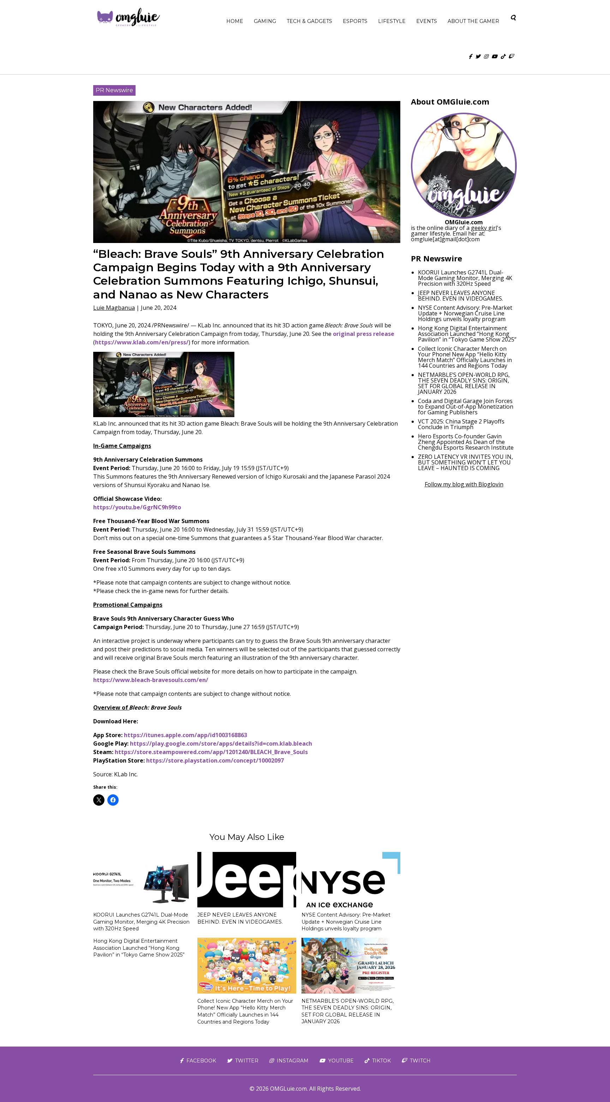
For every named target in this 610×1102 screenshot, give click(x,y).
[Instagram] (486, 56)
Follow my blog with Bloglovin (464, 484)
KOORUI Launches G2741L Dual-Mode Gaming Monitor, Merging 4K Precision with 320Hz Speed (141, 922)
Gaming (265, 21)
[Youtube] (494, 56)
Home (234, 21)
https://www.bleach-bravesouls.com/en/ (150, 680)
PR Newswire (114, 90)
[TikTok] (503, 56)
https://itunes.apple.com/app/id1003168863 (185, 735)
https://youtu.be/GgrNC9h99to (137, 507)
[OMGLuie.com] (128, 17)
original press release (363, 334)
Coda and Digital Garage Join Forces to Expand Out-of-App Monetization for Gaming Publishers (465, 406)
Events (426, 21)
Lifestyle (392, 21)
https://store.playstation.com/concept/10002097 (215, 760)
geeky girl (484, 228)
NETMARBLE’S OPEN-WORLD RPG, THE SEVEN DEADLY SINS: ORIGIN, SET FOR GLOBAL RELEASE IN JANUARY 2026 (347, 1011)
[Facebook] (470, 56)
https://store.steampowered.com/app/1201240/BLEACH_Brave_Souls (211, 752)
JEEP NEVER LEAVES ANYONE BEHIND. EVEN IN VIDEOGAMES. (240, 918)
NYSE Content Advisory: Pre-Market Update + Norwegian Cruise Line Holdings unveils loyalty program (345, 922)
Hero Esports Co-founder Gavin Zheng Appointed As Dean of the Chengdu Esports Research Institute (466, 441)
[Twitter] (477, 56)
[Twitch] (510, 56)
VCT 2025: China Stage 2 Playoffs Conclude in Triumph (461, 424)
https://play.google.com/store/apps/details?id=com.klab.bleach (221, 743)
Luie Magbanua (114, 308)
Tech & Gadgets (309, 21)
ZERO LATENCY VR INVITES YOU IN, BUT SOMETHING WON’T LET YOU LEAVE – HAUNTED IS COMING (465, 462)
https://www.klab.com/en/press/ (142, 342)
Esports (355, 21)
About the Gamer (473, 21)
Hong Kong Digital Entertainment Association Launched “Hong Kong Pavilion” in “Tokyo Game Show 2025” (139, 948)
